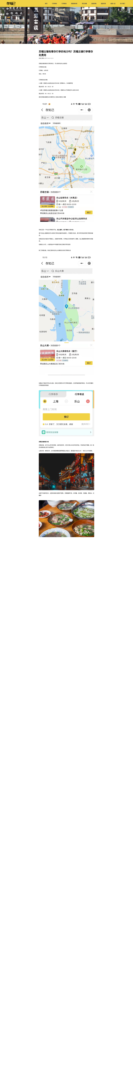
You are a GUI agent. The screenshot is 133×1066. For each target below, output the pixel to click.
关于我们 (122, 3)
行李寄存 (54, 3)
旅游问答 (103, 3)
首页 (46, 3)
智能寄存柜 (74, 3)
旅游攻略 (93, 3)
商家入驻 (113, 3)
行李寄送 (64, 3)
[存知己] (23, 3)
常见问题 (84, 3)
